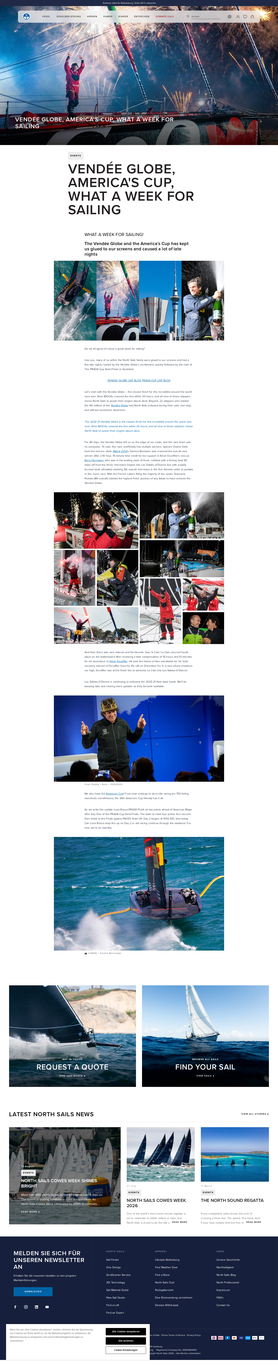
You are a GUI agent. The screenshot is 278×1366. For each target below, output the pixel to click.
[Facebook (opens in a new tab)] (16, 1307)
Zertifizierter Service (118, 1275)
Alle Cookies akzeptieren (126, 1331)
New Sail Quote (115, 1297)
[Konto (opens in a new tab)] (238, 16)
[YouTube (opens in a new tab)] (47, 1307)
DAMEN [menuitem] (108, 16)
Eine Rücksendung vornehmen (173, 1297)
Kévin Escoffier (118, 661)
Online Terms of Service (173, 1335)
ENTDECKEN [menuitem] (142, 16)
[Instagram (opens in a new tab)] (26, 1307)
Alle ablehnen (126, 1340)
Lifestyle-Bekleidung (167, 1259)
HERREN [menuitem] (92, 16)
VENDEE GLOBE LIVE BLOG (124, 380)
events (75, 155)
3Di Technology (115, 1282)
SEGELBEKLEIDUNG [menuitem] (69, 16)
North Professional (228, 1282)
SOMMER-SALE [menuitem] (165, 16)
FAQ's (220, 1297)
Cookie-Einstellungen (126, 1350)
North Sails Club (164, 1282)
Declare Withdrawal (166, 1305)
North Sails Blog (226, 1275)
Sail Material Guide (117, 1290)
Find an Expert (115, 1312)
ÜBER (220, 1251)
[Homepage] (26, 16)
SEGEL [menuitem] (46, 16)
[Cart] (252, 16)
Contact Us (223, 1305)
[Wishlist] (245, 16)
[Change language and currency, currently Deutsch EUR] (229, 16)
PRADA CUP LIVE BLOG (156, 380)
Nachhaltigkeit (225, 1267)
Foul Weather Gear (166, 1267)
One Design (113, 1267)
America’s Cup (114, 793)
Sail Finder (112, 1259)
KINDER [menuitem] (123, 16)
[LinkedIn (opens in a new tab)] (37, 1307)
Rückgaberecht (164, 1290)
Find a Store (162, 1275)
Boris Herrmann (94, 460)
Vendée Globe (119, 405)
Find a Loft (112, 1305)
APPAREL (161, 1251)
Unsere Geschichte (228, 1259)
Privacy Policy (194, 1335)
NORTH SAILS (115, 1251)
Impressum (223, 1290)
